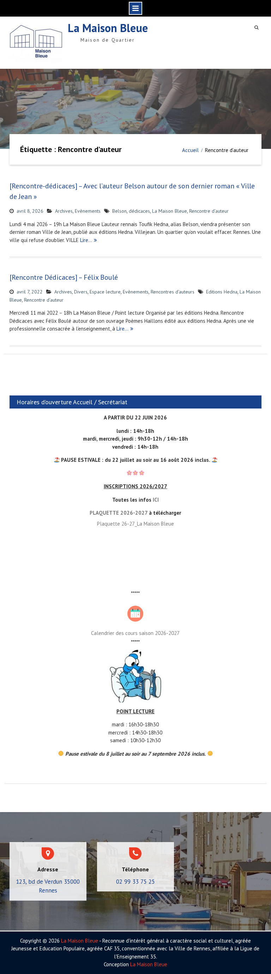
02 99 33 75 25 (135, 881)
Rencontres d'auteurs (172, 292)
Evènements (88, 211)
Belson (119, 211)
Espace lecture (105, 292)
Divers (81, 292)
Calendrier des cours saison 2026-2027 (135, 633)
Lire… (86, 240)
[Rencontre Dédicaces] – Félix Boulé (64, 277)
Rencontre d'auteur (209, 211)
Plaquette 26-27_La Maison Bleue (135, 523)
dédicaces (139, 211)
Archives (64, 211)
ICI (156, 499)
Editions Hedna (221, 292)
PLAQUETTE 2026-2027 (118, 512)
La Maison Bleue (108, 27)
